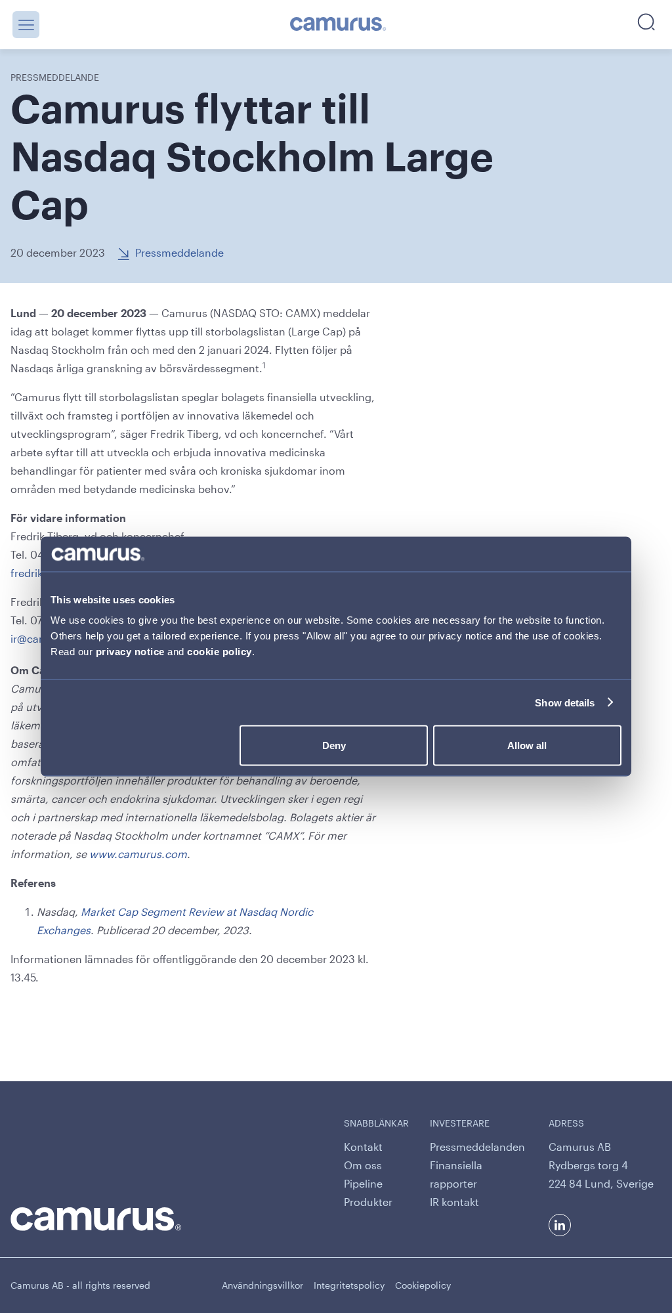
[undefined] (338, 25)
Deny (334, 745)
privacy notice (130, 651)
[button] (25, 24)
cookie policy (219, 651)
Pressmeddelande (179, 252)
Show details (565, 702)
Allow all (527, 745)
